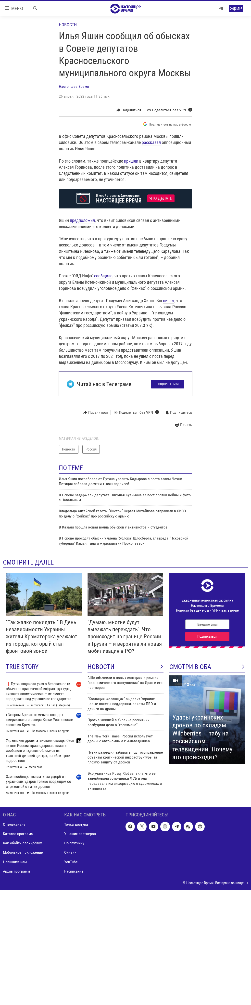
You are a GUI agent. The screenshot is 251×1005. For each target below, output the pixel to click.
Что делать (161, 198)
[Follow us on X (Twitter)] (141, 826)
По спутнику (74, 843)
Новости (68, 24)
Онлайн (70, 852)
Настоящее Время (74, 86)
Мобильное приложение (23, 852)
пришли (131, 161)
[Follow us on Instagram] (165, 826)
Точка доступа (76, 824)
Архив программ (16, 871)
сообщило (103, 275)
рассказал (151, 142)
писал (168, 300)
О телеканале (14, 824)
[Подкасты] (199, 826)
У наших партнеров (80, 833)
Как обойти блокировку (22, 843)
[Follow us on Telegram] (176, 826)
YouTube (71, 861)
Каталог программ (18, 833)
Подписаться (168, 384)
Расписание (74, 871)
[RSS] (188, 826)
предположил (82, 220)
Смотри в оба (190, 667)
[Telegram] (221, 8)
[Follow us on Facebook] (130, 826)
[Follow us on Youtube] (153, 826)
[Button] (128, 110)
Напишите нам (15, 861)
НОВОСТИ (101, 667)
